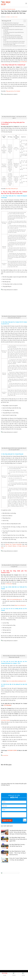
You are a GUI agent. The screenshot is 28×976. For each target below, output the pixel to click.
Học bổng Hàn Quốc (6, 948)
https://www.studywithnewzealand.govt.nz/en (16, 681)
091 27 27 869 (5, 884)
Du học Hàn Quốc (6, 922)
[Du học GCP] (8, 3)
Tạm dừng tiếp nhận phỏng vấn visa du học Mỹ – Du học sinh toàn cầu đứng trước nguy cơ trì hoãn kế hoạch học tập (18, 832)
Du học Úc (4, 905)
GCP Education (23, 61)
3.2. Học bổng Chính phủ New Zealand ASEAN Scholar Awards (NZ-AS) (13, 33)
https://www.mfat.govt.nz (20, 605)
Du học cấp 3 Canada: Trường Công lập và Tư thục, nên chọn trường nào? (18, 859)
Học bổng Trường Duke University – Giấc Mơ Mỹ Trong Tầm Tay (17, 845)
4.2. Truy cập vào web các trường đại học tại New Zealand (14, 41)
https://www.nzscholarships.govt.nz (14, 599)
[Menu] (26, 3)
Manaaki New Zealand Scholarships (13, 544)
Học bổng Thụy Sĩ (6, 936)
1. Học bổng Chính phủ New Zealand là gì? (10, 23)
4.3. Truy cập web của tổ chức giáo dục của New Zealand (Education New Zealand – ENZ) (13, 43)
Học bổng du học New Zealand (8, 9)
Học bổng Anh (5, 939)
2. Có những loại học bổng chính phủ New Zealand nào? (13, 24)
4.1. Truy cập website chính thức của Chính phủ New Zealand (13, 39)
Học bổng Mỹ (5, 944)
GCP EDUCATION (5, 720)
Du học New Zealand (7, 920)
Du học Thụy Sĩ (5, 910)
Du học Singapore (6, 915)
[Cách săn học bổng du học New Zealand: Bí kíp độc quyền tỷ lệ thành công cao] (14, 774)
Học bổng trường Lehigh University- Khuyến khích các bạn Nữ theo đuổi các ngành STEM (18, 839)
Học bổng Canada (6, 934)
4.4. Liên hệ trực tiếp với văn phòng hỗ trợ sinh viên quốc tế (14, 45)
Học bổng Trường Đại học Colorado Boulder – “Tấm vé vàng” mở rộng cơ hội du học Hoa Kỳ (17, 853)
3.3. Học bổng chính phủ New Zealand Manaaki (12, 35)
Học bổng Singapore (6, 941)
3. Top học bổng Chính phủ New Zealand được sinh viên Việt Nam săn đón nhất (13, 27)
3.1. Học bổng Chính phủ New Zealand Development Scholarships (13, 30)
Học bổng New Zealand (7, 946)
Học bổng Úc (5, 931)
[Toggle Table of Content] (24, 21)
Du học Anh (5, 913)
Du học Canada (5, 908)
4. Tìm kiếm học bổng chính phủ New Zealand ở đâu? (12, 36)
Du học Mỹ (4, 917)
